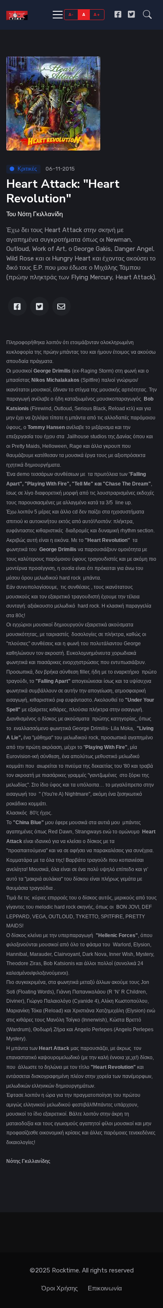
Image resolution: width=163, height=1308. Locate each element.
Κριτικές (27, 169)
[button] (147, 14)
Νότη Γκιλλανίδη (40, 214)
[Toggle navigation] (57, 15)
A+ (97, 14)
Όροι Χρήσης (59, 1288)
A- (71, 14)
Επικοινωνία (105, 1288)
